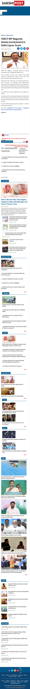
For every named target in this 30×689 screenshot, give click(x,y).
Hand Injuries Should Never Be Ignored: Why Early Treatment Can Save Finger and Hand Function (18, 218)
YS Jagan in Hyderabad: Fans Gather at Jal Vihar (12, 162)
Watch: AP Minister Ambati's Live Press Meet (11, 535)
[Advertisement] (15, 24)
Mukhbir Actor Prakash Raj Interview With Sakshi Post (13, 553)
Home (2, 35)
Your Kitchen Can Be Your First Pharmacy (12, 366)
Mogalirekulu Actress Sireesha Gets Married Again (12, 396)
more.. (25, 291)
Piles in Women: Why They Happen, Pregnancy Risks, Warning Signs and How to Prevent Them (14, 201)
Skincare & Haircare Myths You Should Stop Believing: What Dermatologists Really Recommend (17, 226)
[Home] (13, 3)
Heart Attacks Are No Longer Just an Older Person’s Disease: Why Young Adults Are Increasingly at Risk (17, 248)
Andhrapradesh (9, 35)
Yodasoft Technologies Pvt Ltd (17, 687)
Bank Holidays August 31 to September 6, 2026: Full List (14, 627)
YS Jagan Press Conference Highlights (11, 166)
